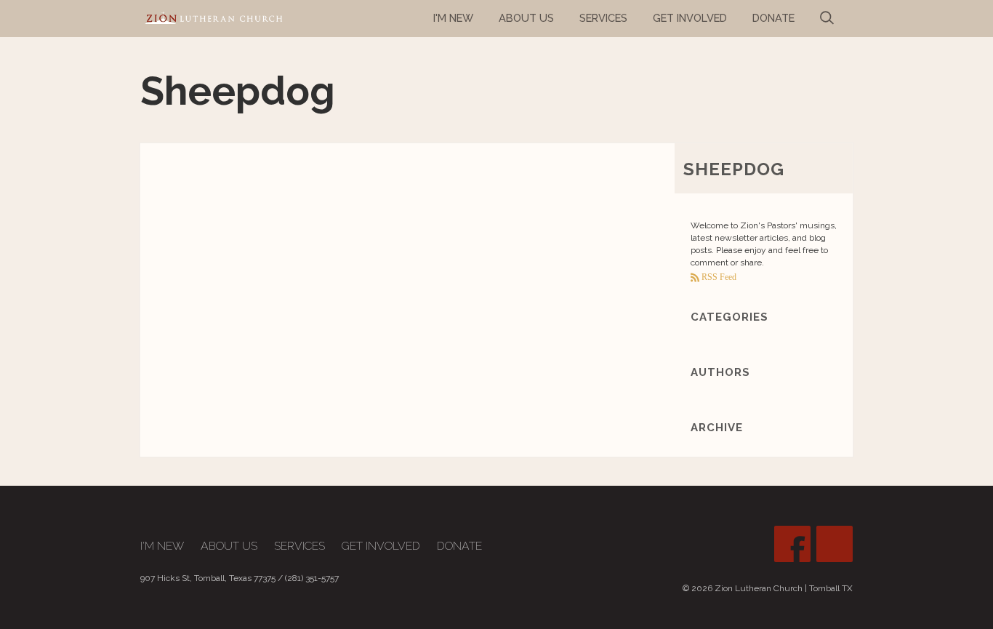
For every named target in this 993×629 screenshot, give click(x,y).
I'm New (162, 546)
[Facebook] (792, 544)
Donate (459, 546)
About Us (229, 546)
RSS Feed (717, 277)
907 (147, 578)
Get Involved (381, 546)
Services (299, 546)
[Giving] (834, 544)
